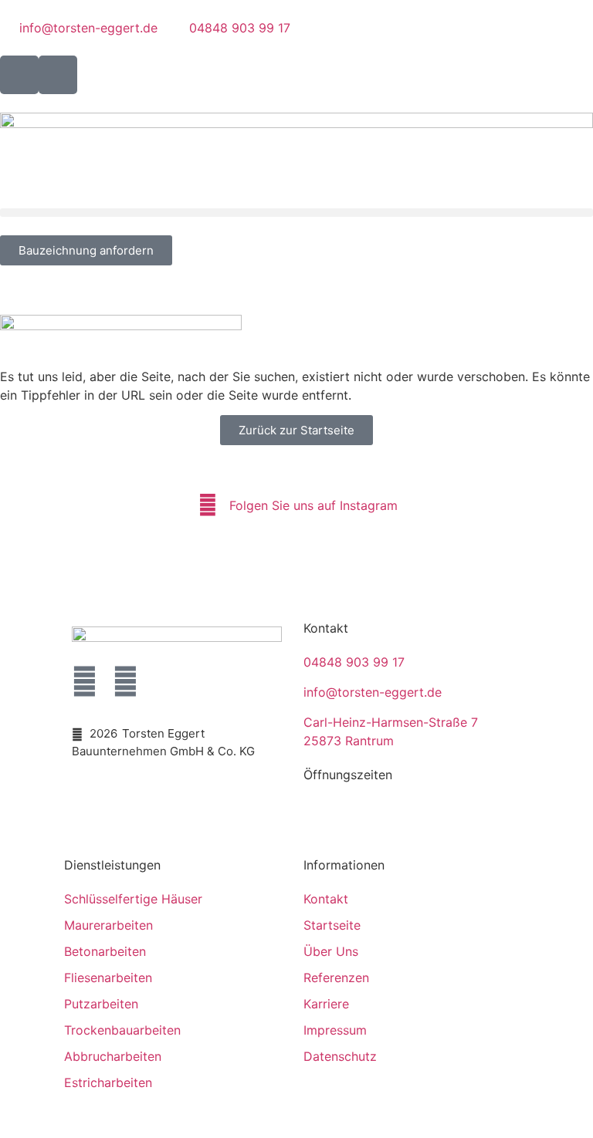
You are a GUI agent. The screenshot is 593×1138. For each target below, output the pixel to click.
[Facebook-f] (84, 681)
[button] (296, 212)
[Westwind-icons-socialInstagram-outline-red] (58, 75)
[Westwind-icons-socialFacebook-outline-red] (19, 75)
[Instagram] (125, 681)
